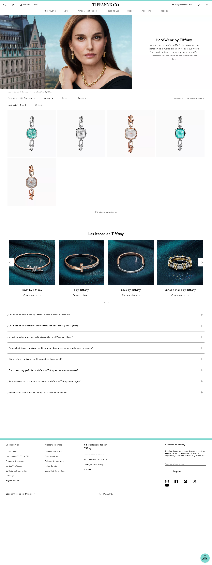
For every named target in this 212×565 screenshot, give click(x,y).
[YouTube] (167, 485)
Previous (10, 262)
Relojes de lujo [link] (112, 10)
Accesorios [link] (146, 10)
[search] (4, 5)
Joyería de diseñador (21, 92)
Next (202, 262)
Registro (177, 471)
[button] (4, 5)
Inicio (9, 92)
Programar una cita (183, 5)
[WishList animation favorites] (207, 5)
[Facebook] (177, 481)
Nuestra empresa (53, 444)
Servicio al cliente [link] (31, 5)
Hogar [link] (130, 10)
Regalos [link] (164, 10)
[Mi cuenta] (199, 5)
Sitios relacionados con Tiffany (95, 446)
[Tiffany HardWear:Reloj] (31, 133)
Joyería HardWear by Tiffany (42, 92)
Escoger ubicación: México (19, 494)
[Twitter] (195, 481)
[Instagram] (167, 481)
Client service (12, 444)
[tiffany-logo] (106, 5)
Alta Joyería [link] (50, 10)
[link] (13, 5)
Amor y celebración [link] (87, 10)
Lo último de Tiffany (175, 444)
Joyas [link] (67, 10)
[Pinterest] (186, 481)
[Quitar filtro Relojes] (36, 105)
